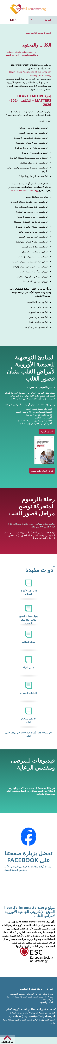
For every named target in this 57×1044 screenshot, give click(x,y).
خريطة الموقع (37, 988)
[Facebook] (28, 838)
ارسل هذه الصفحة (12, 55)
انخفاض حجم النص (13, 52)
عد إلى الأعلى (7, 1041)
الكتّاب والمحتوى (46, 1002)
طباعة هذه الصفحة (29, 55)
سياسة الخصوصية (17, 994)
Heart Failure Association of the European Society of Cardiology (30, 73)
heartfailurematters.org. (24, 190)
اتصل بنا (49, 988)
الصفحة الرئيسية (45, 33)
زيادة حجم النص (26, 52)
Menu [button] (14, 20)
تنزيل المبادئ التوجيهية (42, 470)
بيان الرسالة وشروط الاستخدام (40, 994)
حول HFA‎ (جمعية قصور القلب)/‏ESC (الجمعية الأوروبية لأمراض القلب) (30, 998)
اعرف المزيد (47, 431)
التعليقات (24, 988)
